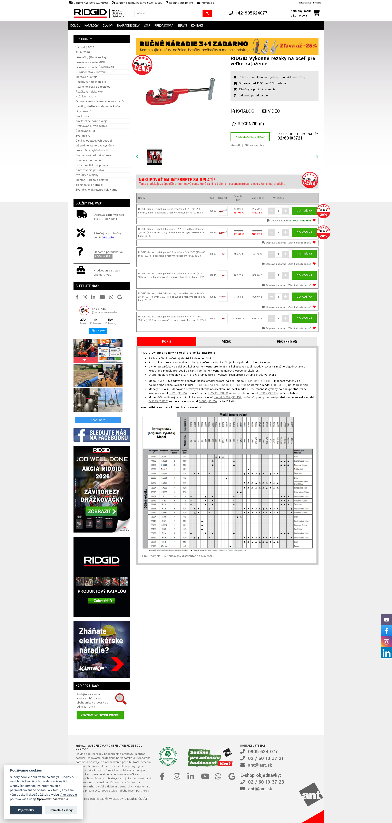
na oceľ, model (220, 385)
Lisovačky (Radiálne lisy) (91, 57)
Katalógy (92, 25)
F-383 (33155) (208, 401)
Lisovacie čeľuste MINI (90, 62)
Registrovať (303, 2)
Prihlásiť (316, 2)
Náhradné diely (128, 25)
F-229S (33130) (218, 393)
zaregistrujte (272, 77)
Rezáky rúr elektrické (89, 91)
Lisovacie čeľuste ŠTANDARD (95, 67)
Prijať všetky (26, 810)
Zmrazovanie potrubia (90, 170)
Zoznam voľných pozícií (100, 715)
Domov (75, 25)
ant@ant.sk (260, 765)
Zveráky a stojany (87, 174)
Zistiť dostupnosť (299, 243)
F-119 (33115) (279, 385)
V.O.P (147, 25)
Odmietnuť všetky (61, 810)
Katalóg (244, 111)
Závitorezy (82, 116)
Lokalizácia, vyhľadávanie (92, 150)
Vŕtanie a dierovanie (88, 160)
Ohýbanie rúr (84, 111)
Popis (166, 341)
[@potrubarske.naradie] (84, 310)
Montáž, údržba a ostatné (92, 179)
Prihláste (245, 77)
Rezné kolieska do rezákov (93, 86)
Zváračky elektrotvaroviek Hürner (97, 189)
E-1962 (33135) (268, 393)
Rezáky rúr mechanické (91, 81)
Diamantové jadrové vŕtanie (93, 155)
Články (108, 25)
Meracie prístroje (86, 76)
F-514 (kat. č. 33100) (258, 381)
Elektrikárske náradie (89, 184)
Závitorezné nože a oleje (91, 121)
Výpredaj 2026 (85, 47)
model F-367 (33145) (227, 397)
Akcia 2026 (83, 52)
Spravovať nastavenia (52, 799)
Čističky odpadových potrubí (94, 140)
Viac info (108, 238)
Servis (182, 25)
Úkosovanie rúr (85, 130)
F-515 (250, 389)
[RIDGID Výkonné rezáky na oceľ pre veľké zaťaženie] (180, 91)
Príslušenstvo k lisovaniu (91, 72)
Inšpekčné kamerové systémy (95, 145)
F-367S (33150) (158, 401)
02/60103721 (289, 138)
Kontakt (197, 25)
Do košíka (304, 211)
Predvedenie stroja (250, 137)
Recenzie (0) (250, 124)
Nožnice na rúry (86, 96)
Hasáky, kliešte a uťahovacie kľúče (98, 106)
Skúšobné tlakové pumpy (92, 165)
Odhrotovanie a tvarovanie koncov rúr (100, 101)
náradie (80, 762)
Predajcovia (164, 25)
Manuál (235, 145)
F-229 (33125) (178, 393)
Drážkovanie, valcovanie (91, 125)
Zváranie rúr (83, 135)
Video (273, 111)
